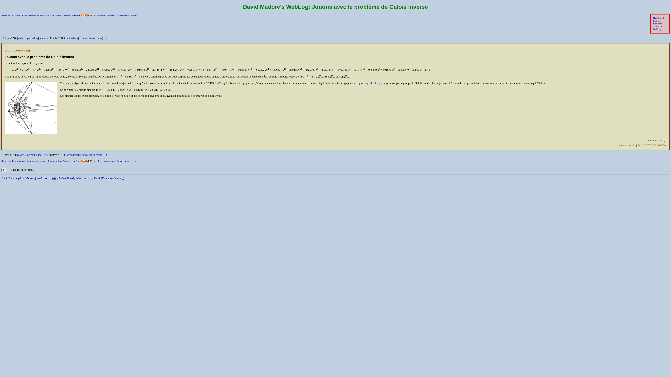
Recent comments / (118, 15)
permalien (87, 38)
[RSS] (84, 15)
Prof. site (657, 21)
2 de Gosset (373, 83)
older (21, 38)
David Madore (660, 18)
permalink (32, 38)
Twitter (62, 178)
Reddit (97, 178)
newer (42, 38)
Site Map (657, 26)
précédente (72, 38)
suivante (97, 38)
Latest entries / (63, 15)
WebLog (657, 29)
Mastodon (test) (84, 178)
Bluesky (71, 178)
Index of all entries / (24, 15)
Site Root (657, 23)
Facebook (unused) (112, 178)
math (661, 140)
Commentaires (624, 145)
